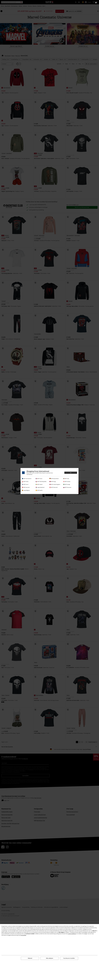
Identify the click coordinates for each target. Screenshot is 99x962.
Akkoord (30, 958)
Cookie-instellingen (72, 933)
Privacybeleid (23, 935)
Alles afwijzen (49, 958)
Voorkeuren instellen (69, 958)
